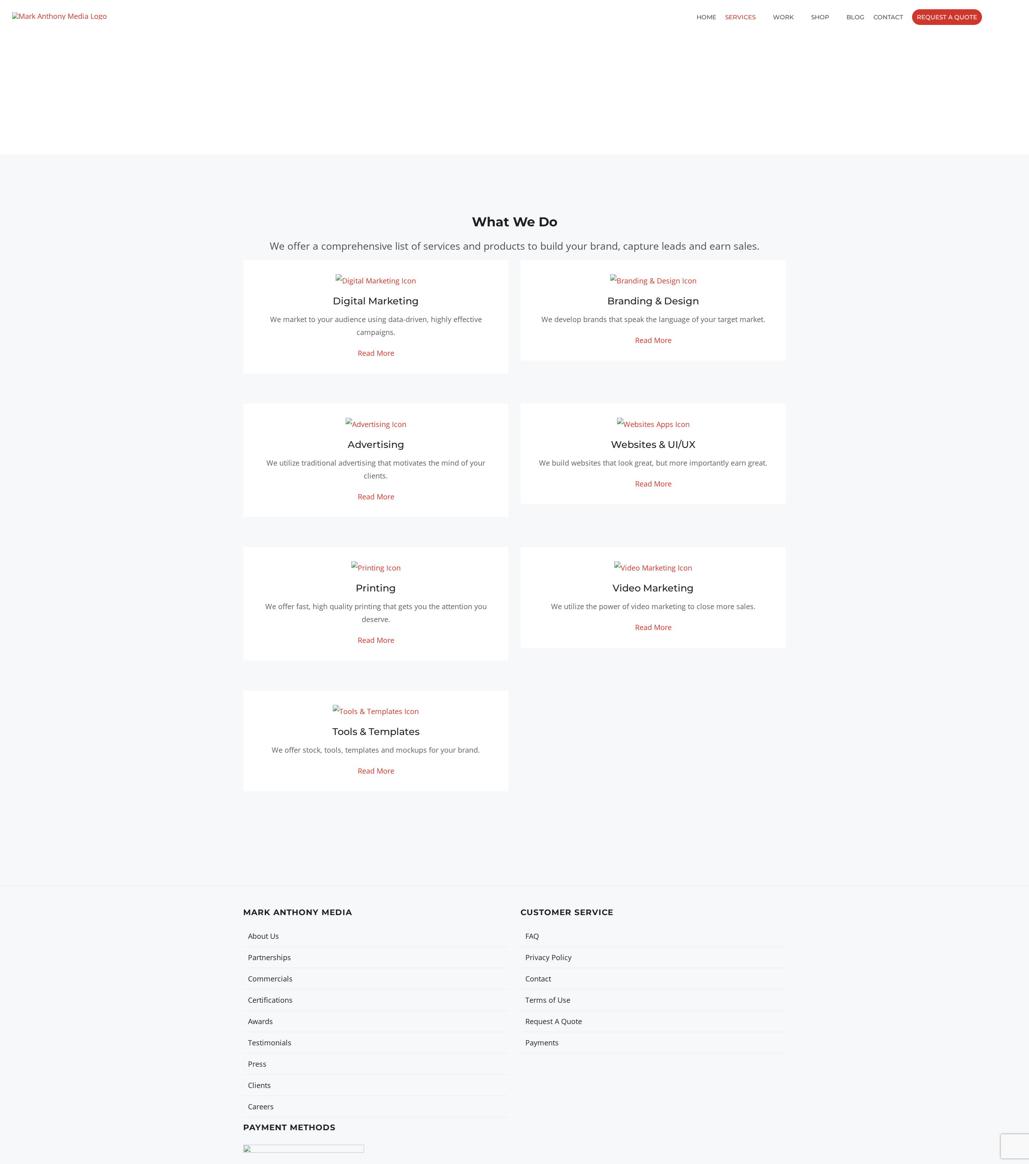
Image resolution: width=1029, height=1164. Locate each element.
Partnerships (269, 957)
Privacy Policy (548, 957)
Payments (542, 1042)
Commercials (270, 978)
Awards (260, 1021)
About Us (263, 936)
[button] (1010, 17)
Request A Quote (553, 1021)
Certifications (270, 1000)
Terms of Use (547, 1000)
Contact (538, 978)
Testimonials (269, 1042)
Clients (259, 1085)
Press (257, 1064)
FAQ (532, 936)
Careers (261, 1106)
